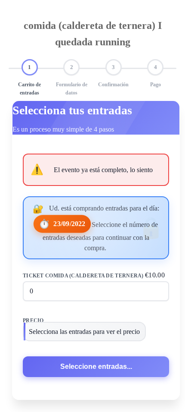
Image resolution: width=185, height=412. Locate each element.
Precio (33, 321)
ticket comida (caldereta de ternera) (94, 275)
